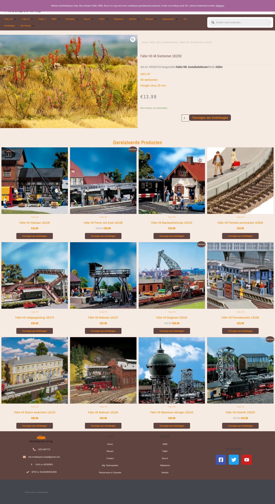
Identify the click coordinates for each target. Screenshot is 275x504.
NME (53, 19)
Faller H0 (8, 19)
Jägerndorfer (168, 19)
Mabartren (118, 19)
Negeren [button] (220, 5)
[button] (132, 39)
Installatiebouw (170, 42)
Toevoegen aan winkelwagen (210, 118)
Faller (219, 67)
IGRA (102, 19)
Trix (185, 19)
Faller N (25, 19)
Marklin (132, 19)
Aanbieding (9, 25)
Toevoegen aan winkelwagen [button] (34, 235)
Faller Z (42, 19)
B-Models (70, 19)
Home (145, 42)
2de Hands (25, 25)
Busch (87, 19)
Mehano (149, 19)
